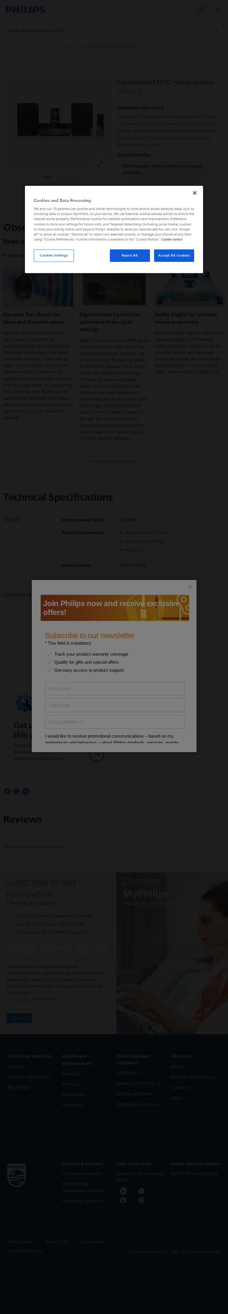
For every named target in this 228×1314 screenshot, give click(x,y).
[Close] (194, 193)
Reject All (130, 255)
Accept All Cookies (174, 255)
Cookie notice (171, 239)
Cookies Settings (54, 255)
